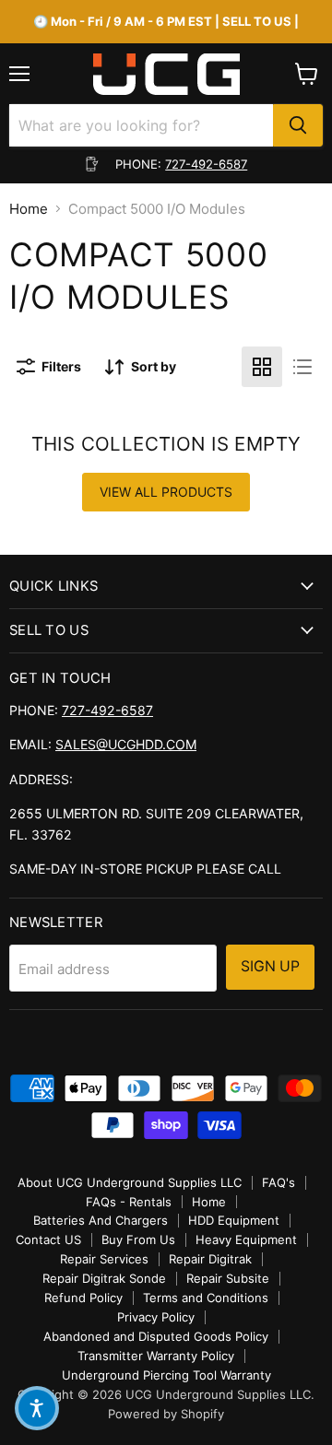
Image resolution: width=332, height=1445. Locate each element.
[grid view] (262, 367)
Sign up (270, 966)
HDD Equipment (233, 1220)
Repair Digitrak (210, 1258)
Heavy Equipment (246, 1239)
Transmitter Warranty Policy (155, 1355)
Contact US (48, 1239)
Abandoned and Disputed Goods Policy (155, 1336)
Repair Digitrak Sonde (104, 1278)
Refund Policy (83, 1297)
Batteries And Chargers (100, 1220)
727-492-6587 (206, 164)
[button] (37, 1408)
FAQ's (278, 1182)
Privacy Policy (156, 1317)
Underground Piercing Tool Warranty (166, 1375)
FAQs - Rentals (129, 1201)
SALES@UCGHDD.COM (125, 744)
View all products (166, 491)
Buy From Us (138, 1239)
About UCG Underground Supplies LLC (130, 1182)
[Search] (298, 125)
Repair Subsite (227, 1278)
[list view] (302, 367)
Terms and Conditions (205, 1297)
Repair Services (104, 1258)
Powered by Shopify (166, 1413)
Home (28, 209)
